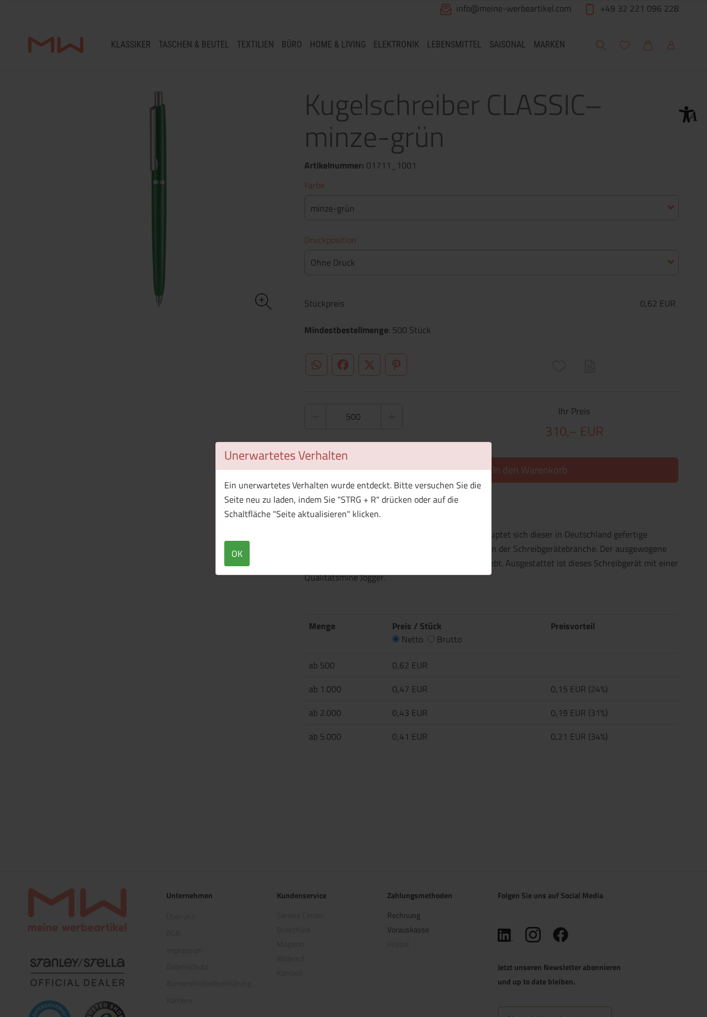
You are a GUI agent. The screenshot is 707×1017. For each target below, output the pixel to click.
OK (236, 553)
